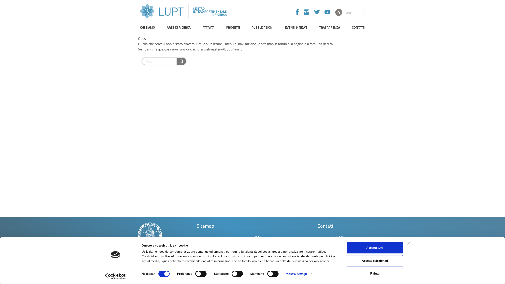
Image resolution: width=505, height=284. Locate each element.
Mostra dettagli (296, 274)
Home (200, 237)
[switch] (201, 274)
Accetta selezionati (375, 260)
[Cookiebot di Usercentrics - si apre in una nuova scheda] (115, 276)
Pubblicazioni (262, 237)
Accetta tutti (374, 247)
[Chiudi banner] (409, 243)
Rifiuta (374, 273)
